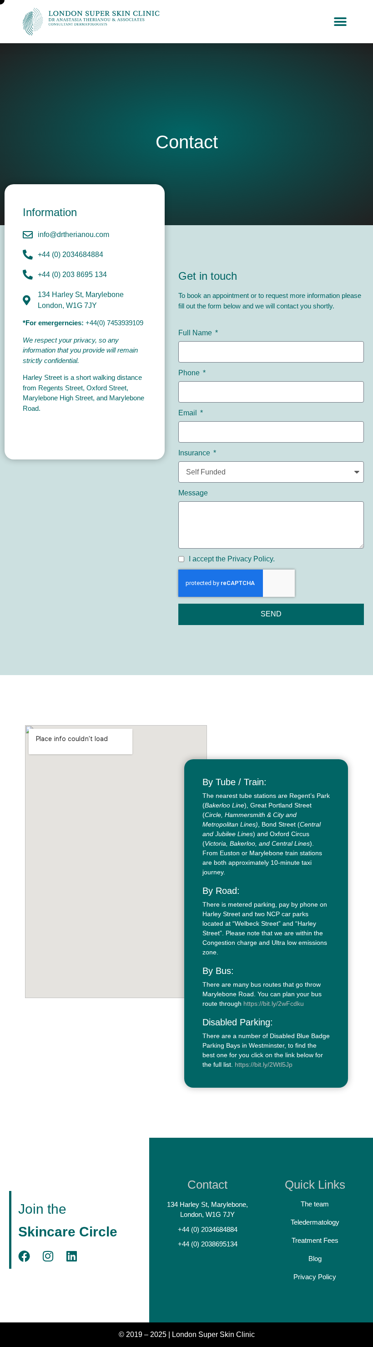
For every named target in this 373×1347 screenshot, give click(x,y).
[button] (340, 21)
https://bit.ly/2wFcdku (273, 1003)
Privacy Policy (250, 559)
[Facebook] (24, 1256)
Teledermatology (315, 1222)
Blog (315, 1258)
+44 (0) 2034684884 (207, 1229)
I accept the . (232, 559)
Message (193, 493)
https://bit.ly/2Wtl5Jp (263, 1064)
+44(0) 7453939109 (114, 323)
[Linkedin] (71, 1256)
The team (315, 1204)
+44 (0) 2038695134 (207, 1244)
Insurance (195, 453)
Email (188, 413)
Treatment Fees (315, 1240)
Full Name (196, 333)
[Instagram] (48, 1256)
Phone (190, 373)
